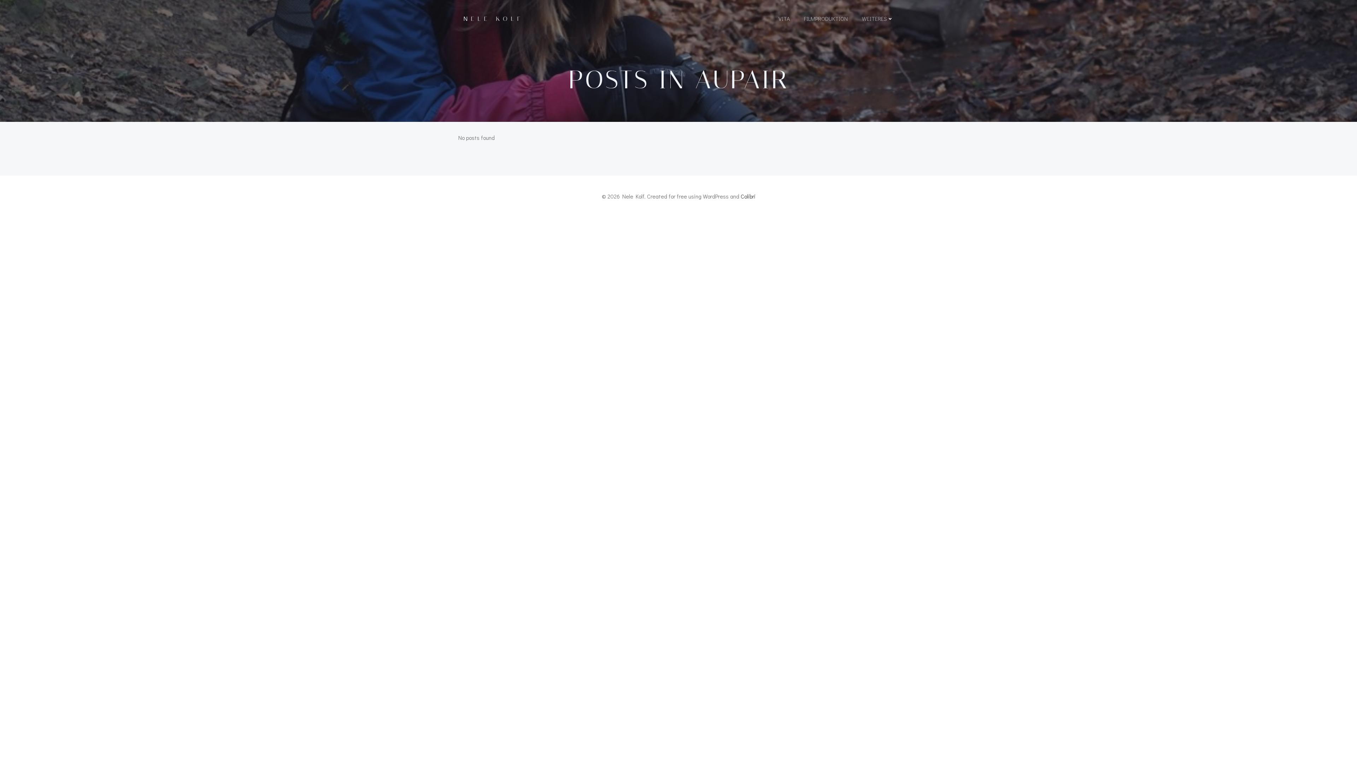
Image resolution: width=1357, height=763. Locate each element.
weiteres (874, 18)
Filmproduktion (826, 18)
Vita (784, 18)
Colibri (748, 196)
